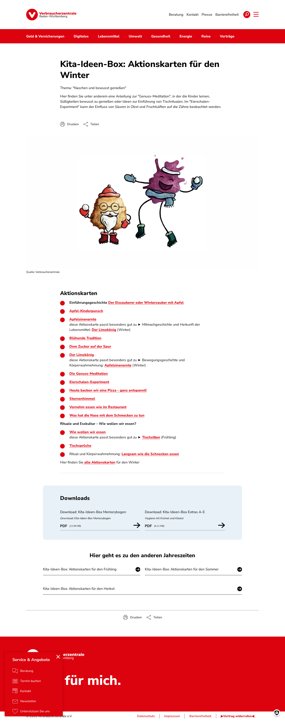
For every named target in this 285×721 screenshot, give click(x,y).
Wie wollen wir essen (87, 432)
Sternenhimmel (82, 398)
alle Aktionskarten (99, 462)
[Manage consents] (276, 712)
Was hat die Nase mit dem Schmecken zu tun (106, 415)
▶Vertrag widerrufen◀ (237, 716)
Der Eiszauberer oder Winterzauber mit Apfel (146, 302)
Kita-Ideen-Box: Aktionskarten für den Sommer (181, 569)
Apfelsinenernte (82, 319)
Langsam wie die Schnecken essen (150, 454)
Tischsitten (151, 437)
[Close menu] (58, 656)
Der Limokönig (104, 329)
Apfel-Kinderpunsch (86, 311)
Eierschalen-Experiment (89, 382)
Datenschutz (146, 716)
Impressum (172, 716)
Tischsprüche (80, 445)
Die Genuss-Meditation (88, 373)
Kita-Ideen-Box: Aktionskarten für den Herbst (79, 588)
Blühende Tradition (85, 338)
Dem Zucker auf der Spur (90, 346)
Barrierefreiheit (200, 716)
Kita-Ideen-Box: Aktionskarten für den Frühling (80, 569)
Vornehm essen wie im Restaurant (97, 407)
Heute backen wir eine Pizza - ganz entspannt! (108, 390)
